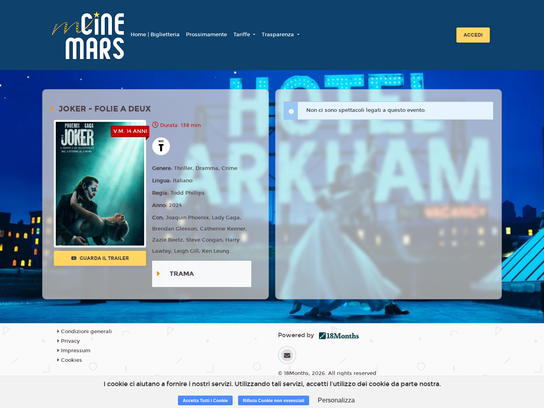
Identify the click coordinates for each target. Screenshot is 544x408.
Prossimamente (206, 34)
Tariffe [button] (242, 34)
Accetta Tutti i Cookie (205, 400)
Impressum (74, 350)
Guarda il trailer (103, 258)
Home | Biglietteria (155, 34)
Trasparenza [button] (278, 34)
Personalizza (336, 400)
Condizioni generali (85, 331)
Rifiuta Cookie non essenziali (273, 400)
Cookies (70, 360)
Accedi (473, 35)
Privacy (69, 341)
